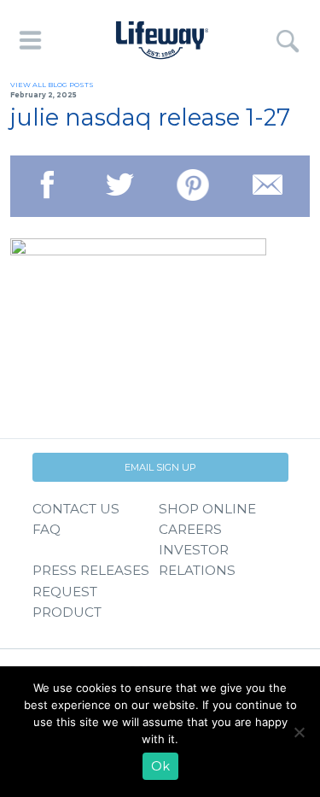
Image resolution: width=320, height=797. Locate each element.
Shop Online (207, 509)
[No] (298, 732)
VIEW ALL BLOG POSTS (52, 84)
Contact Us (75, 509)
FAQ (46, 529)
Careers (190, 529)
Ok (160, 766)
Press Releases (90, 570)
